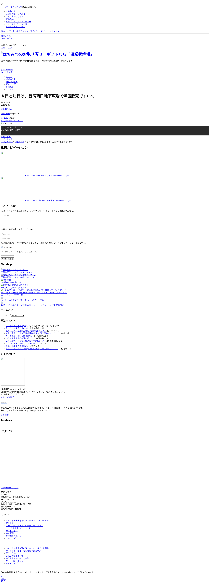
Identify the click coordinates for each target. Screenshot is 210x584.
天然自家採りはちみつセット (18, 14)
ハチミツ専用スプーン (15, 27)
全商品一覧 (11, 11)
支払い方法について (14, 556)
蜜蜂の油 (10, 19)
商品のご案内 (28, 7)
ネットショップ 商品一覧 (12, 295)
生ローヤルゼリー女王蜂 (16, 24)
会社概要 (16, 31)
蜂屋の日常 (17, 7)
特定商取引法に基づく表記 (17, 558)
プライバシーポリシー (38, 31)
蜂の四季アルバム (13, 536)
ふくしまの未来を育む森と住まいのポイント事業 (27, 520)
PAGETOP (3, 580)
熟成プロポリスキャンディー (18, 22)
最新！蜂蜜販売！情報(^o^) (17, 346)
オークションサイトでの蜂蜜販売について (24, 526)
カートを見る (7, 38)
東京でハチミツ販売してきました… (21, 343)
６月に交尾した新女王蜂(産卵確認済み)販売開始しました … (32, 333)
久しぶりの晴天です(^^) (16, 326)
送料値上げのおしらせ (20, 528)
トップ (9, 77)
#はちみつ (5, 118)
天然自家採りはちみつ (15, 16)
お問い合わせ (7, 36)
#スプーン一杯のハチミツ (12, 121)
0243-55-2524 (6, 48)
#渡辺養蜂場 (6, 109)
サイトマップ (53, 31)
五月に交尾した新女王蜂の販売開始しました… (26, 331)
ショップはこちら (9, 397)
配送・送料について (14, 553)
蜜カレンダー (7, 31)
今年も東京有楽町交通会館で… (19, 336)
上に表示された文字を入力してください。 (19, 252)
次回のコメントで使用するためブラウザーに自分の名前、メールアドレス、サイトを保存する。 (45, 243)
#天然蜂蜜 (5, 114)
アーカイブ (6, 315)
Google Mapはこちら (9, 488)
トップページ (7, 7)
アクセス (24, 31)
